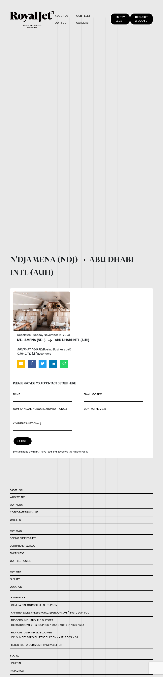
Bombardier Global (22, 545)
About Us (16, 489)
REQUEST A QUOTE (141, 19)
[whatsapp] (64, 363)
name (16, 394)
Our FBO (15, 571)
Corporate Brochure (24, 512)
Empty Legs (120, 19)
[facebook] (32, 363)
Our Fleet (17, 530)
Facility (15, 579)
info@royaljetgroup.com (40, 605)
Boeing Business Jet (23, 538)
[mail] (21, 363)
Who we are (17, 497)
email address (93, 394)
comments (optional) (27, 423)
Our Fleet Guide (20, 561)
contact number (95, 409)
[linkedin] (53, 363)
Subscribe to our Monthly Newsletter (36, 645)
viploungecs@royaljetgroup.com (33, 637)
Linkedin (15, 663)
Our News (16, 504)
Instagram (17, 670)
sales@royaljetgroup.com (49, 612)
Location (16, 586)
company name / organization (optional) (40, 409)
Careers (15, 520)
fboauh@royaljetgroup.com (30, 625)
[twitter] (43, 363)
